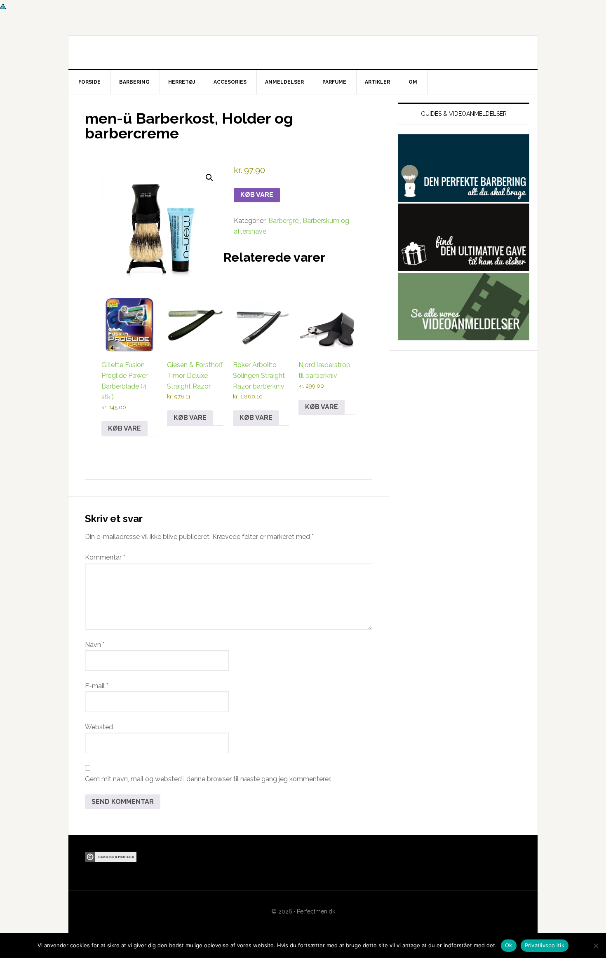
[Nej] (596, 946)
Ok (508, 945)
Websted (99, 727)
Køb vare (256, 195)
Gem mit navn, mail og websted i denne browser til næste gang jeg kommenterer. (208, 779)
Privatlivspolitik (544, 945)
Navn (95, 645)
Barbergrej (284, 221)
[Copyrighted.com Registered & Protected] (110, 858)
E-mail (96, 686)
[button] (209, 177)
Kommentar (105, 557)
